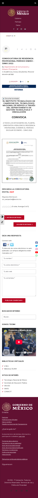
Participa (18, 22)
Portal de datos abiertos (10, 441)
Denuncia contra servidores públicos (14, 459)
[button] (5, 244)
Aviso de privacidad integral (11, 445)
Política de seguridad (9, 452)
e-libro (6, 366)
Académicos (8, 72)
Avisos (15, 72)
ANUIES (7, 386)
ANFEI (6, 389)
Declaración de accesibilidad (11, 443)
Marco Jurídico (7, 422)
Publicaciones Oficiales (9, 419)
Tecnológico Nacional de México (15, 380)
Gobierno (18, 18)
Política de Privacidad (19, 485)
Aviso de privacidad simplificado (12, 448)
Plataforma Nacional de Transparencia (14, 424)
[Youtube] (25, 29)
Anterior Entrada (14, 217)
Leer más (22, 436)
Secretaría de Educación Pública (15, 383)
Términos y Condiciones (10, 450)
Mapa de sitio (6, 454)
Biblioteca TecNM (10, 369)
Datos (18, 25)
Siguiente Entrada (24, 224)
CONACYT (7, 392)
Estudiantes (23, 72)
